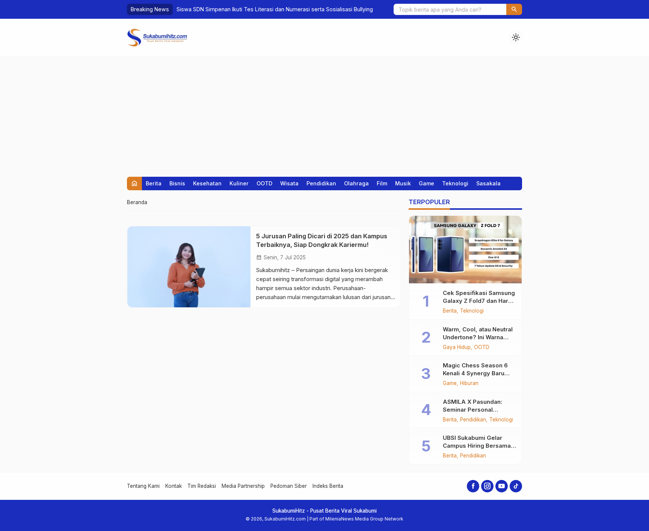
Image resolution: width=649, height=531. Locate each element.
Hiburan (469, 383)
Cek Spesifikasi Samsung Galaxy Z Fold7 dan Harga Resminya (479, 300)
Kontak (173, 486)
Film (382, 183)
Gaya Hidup (457, 347)
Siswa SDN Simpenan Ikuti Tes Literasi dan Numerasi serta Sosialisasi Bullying (275, 9)
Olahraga (356, 183)
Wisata (289, 183)
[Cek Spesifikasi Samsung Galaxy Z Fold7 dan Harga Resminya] (465, 249)
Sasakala (488, 183)
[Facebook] (473, 486)
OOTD (264, 183)
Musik (403, 183)
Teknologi (455, 183)
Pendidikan (321, 183)
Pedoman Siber (288, 486)
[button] (514, 9)
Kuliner (239, 183)
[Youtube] (501, 486)
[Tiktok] (516, 486)
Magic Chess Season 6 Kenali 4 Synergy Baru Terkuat (475, 373)
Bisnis (177, 183)
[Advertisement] (324, 112)
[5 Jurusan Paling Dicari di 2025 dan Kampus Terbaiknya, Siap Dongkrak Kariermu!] (189, 266)
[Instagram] (487, 486)
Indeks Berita (327, 486)
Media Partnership (243, 486)
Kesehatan (207, 183)
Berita (153, 183)
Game (426, 183)
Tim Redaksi (201, 486)
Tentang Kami (143, 486)
